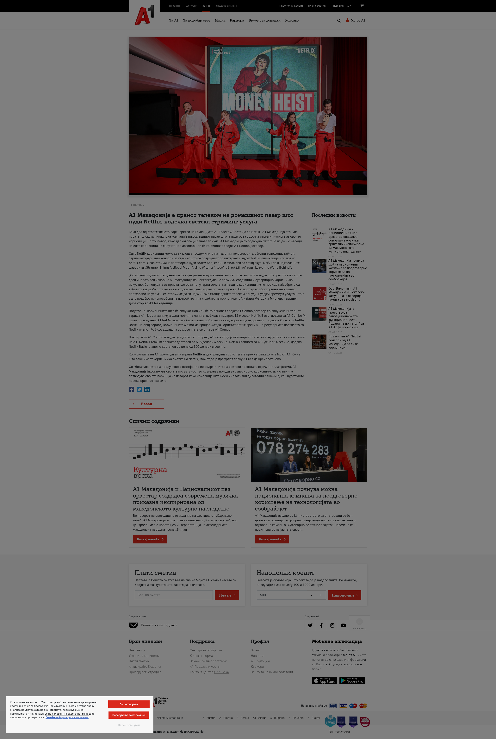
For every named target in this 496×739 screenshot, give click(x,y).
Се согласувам (129, 704)
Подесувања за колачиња (129, 715)
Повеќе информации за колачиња (67, 717)
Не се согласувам (129, 725)
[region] (79, 714)
